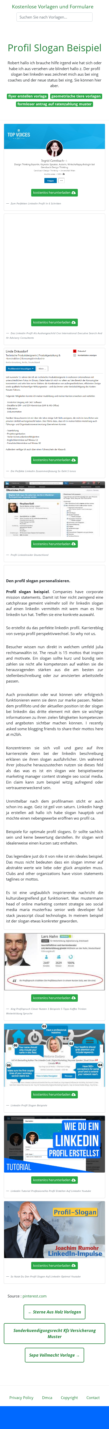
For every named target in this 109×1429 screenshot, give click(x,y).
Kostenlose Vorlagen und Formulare (53, 6)
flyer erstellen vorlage (27, 96)
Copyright (69, 1397)
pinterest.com (35, 1295)
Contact (93, 1397)
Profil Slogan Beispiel (55, 47)
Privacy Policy (21, 1397)
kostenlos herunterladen (51, 192)
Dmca (47, 1397)
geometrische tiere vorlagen (76, 96)
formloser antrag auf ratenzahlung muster (54, 104)
